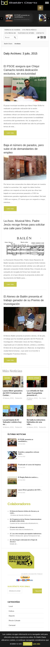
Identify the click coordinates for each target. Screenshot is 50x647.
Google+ (44, 37)
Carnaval (12, 625)
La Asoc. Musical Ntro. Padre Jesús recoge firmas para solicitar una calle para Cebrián (24, 224)
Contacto (40, 33)
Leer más (10, 133)
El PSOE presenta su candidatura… (25, 440)
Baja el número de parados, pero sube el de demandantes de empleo (24, 149)
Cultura (7, 378)
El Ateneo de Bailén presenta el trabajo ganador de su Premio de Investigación (24, 300)
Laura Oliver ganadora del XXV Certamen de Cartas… (12, 393)
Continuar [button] (27, 644)
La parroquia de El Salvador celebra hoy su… (12, 422)
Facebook (41, 37)
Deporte (12, 616)
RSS (40, 7)
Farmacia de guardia (12, 30)
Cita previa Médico (29, 30)
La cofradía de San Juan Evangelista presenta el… (35, 393)
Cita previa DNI (10, 33)
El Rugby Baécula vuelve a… (28, 477)
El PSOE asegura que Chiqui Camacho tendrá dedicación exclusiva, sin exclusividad (21, 70)
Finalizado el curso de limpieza (29, 465)
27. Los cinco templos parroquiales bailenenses (25, 533)
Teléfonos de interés (26, 33)
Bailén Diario (8, 44)
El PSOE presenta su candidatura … (22, 16)
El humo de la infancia (17, 527)
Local (6, 407)
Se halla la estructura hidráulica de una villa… (36, 422)
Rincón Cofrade (33, 378)
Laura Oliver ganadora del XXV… (30, 490)
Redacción (18, 398)
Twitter (38, 37)
